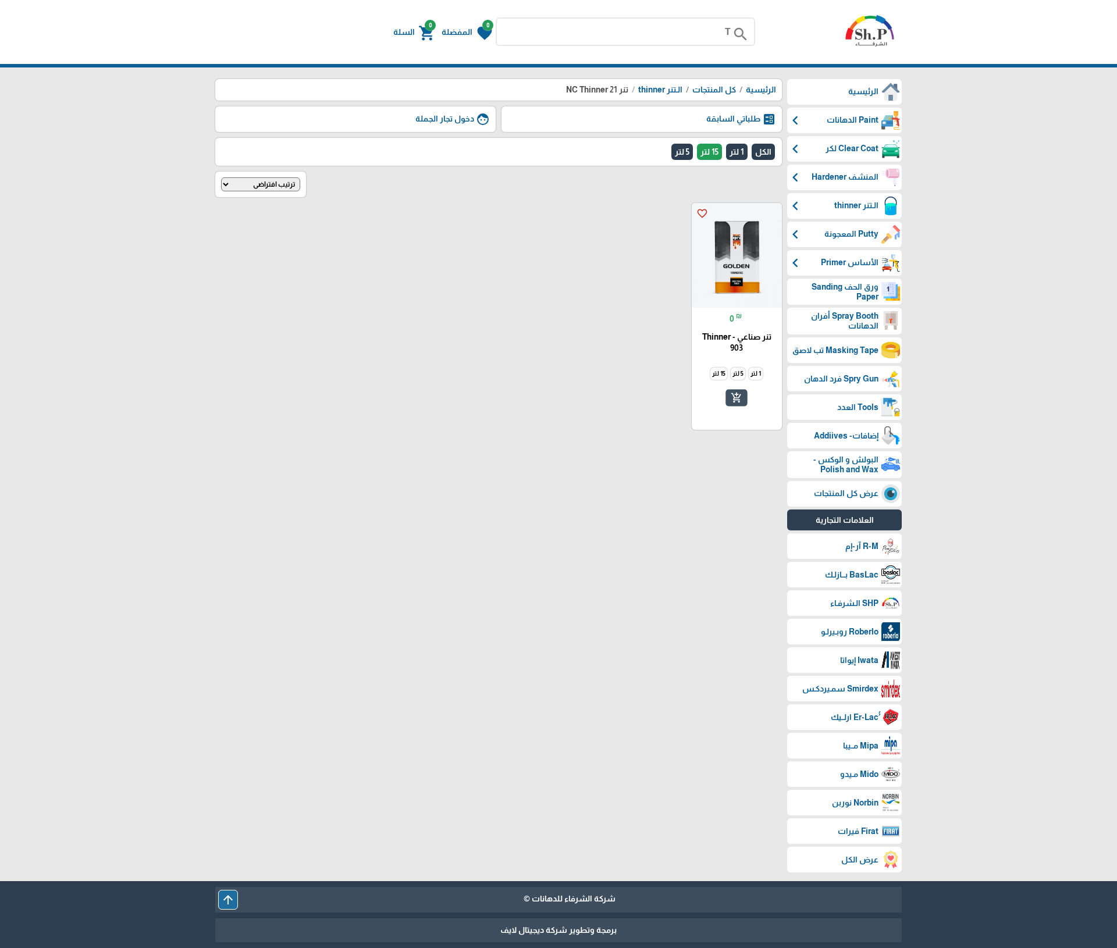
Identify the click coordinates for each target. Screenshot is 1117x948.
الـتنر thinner (659, 89)
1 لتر (737, 151)
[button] (467, 32)
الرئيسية (761, 89)
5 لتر (682, 151)
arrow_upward (228, 900)
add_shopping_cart (736, 398)
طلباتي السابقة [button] (741, 119)
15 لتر (709, 151)
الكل (763, 151)
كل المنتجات (714, 89)
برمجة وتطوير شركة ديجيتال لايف (558, 930)
